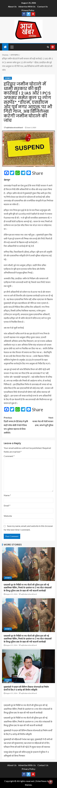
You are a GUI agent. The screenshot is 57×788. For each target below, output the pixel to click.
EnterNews (41, 781)
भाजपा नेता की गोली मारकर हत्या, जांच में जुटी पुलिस (42, 421)
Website (8, 516)
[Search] (48, 47)
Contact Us (42, 6)
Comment (9, 456)
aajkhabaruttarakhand (14, 127)
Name (7, 495)
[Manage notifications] (50, 782)
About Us (12, 6)
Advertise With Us (26, 6)
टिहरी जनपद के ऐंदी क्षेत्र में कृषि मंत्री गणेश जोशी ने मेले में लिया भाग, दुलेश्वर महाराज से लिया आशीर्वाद (16, 425)
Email (7, 505)
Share (37, 173)
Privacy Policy (28, 10)
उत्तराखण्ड (8, 78)
